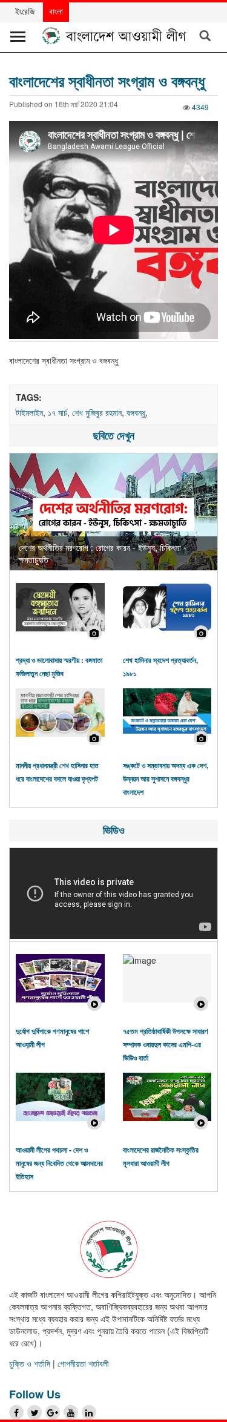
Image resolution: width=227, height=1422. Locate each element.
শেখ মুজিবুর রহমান (97, 412)
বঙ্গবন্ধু (136, 412)
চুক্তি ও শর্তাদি (29, 1363)
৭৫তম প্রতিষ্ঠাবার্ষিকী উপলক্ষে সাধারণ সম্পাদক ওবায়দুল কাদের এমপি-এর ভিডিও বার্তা (165, 1044)
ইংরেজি (25, 11)
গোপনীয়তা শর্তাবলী (83, 1363)
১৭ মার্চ (57, 412)
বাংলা (56, 11)
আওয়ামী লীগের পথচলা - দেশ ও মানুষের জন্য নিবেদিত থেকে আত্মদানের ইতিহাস (59, 1163)
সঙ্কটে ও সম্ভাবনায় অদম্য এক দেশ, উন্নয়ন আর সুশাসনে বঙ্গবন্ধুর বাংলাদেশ (165, 778)
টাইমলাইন (29, 412)
